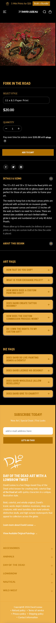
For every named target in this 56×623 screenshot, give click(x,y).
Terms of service (35, 610)
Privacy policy (18, 613)
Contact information (27, 617)
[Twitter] (13, 167)
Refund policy (18, 610)
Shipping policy (35, 613)
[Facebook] (5, 167)
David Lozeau (35, 607)
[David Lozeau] (28, 11)
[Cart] (50, 12)
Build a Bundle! (41, 3)
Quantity (8, 122)
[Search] (44, 12)
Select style (10, 93)
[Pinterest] (21, 167)
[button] (5, 11)
